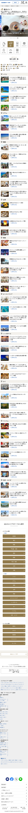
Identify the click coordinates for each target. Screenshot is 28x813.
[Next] (26, 26)
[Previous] (1, 26)
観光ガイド (8, 9)
